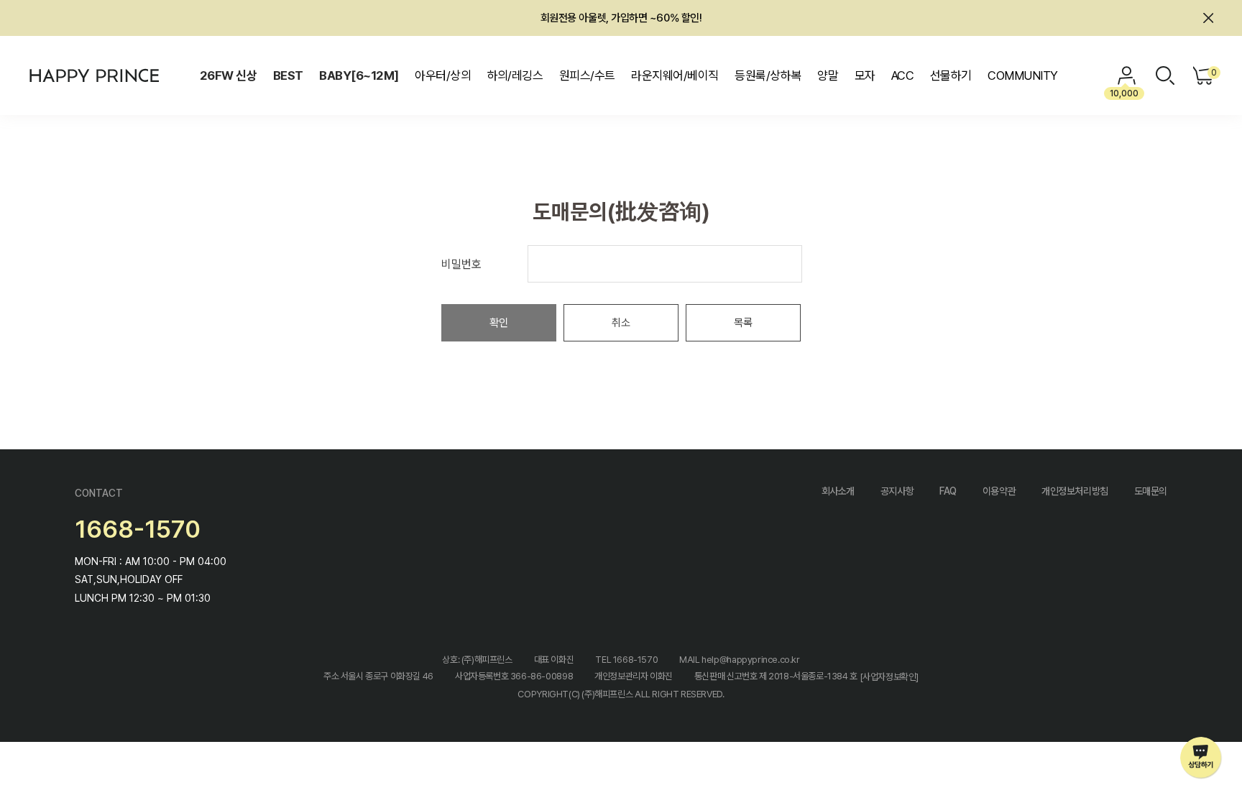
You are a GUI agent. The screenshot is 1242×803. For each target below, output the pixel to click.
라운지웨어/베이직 (674, 75)
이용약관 (999, 491)
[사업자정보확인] (889, 676)
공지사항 (897, 491)
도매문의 (1150, 491)
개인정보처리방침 (1074, 491)
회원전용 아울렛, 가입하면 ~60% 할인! (621, 18)
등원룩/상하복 (768, 75)
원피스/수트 (587, 75)
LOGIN (1127, 75)
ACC (902, 75)
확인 (498, 322)
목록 (743, 322)
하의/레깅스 (515, 75)
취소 (621, 322)
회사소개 (838, 491)
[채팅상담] (1201, 758)
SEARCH (1165, 75)
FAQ (948, 491)
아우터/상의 (443, 75)
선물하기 (951, 75)
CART (1212, 73)
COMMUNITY (1022, 75)
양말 (827, 75)
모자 (865, 75)
